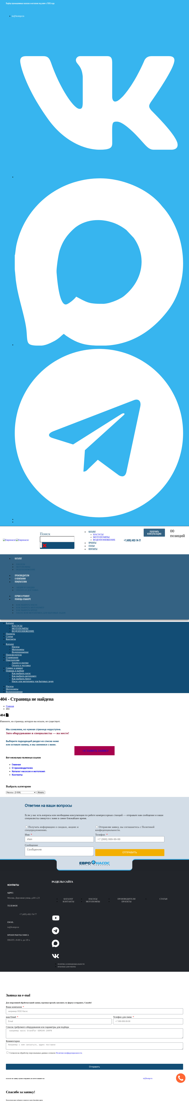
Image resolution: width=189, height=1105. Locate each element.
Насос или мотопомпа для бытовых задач (40, 613)
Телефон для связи (122, 1017)
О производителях (22, 768)
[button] (45, 534)
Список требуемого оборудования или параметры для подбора (37, 1027)
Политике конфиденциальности (69, 1053)
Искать (41, 792)
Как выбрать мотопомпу (30, 608)
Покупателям (21, 581)
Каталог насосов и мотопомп (28, 771)
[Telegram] (55, 930)
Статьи (92, 545)
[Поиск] (41, 545)
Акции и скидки (25, 587)
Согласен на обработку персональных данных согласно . (45, 1053)
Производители (22, 575)
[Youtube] (56, 918)
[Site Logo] (16, 540)
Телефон (100, 834)
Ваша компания (14, 1007)
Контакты (93, 549)
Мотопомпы (23, 567)
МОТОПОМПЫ (101, 537)
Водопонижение (25, 570)
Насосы (20, 564)
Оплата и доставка (27, 590)
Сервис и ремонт (22, 595)
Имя (27, 834)
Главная (16, 764)
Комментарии (13, 1041)
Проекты (92, 542)
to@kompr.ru (13, 927)
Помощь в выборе (23, 599)
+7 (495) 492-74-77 (28, 914)
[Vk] (55, 956)
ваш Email (11, 1017)
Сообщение (31, 845)
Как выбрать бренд (26, 610)
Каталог (92, 531)
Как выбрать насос (27, 605)
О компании (20, 578)
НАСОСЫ (98, 534)
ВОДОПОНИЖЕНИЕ (104, 540)
